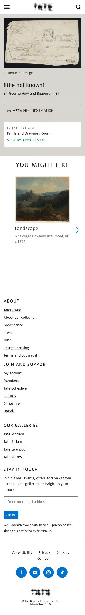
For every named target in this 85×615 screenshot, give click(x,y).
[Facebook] (21, 572)
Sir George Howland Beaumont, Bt (31, 93)
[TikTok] (62, 572)
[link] (18, 73)
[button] (78, 7)
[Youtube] (34, 572)
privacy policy (61, 525)
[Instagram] (48, 572)
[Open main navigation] (16, 7)
